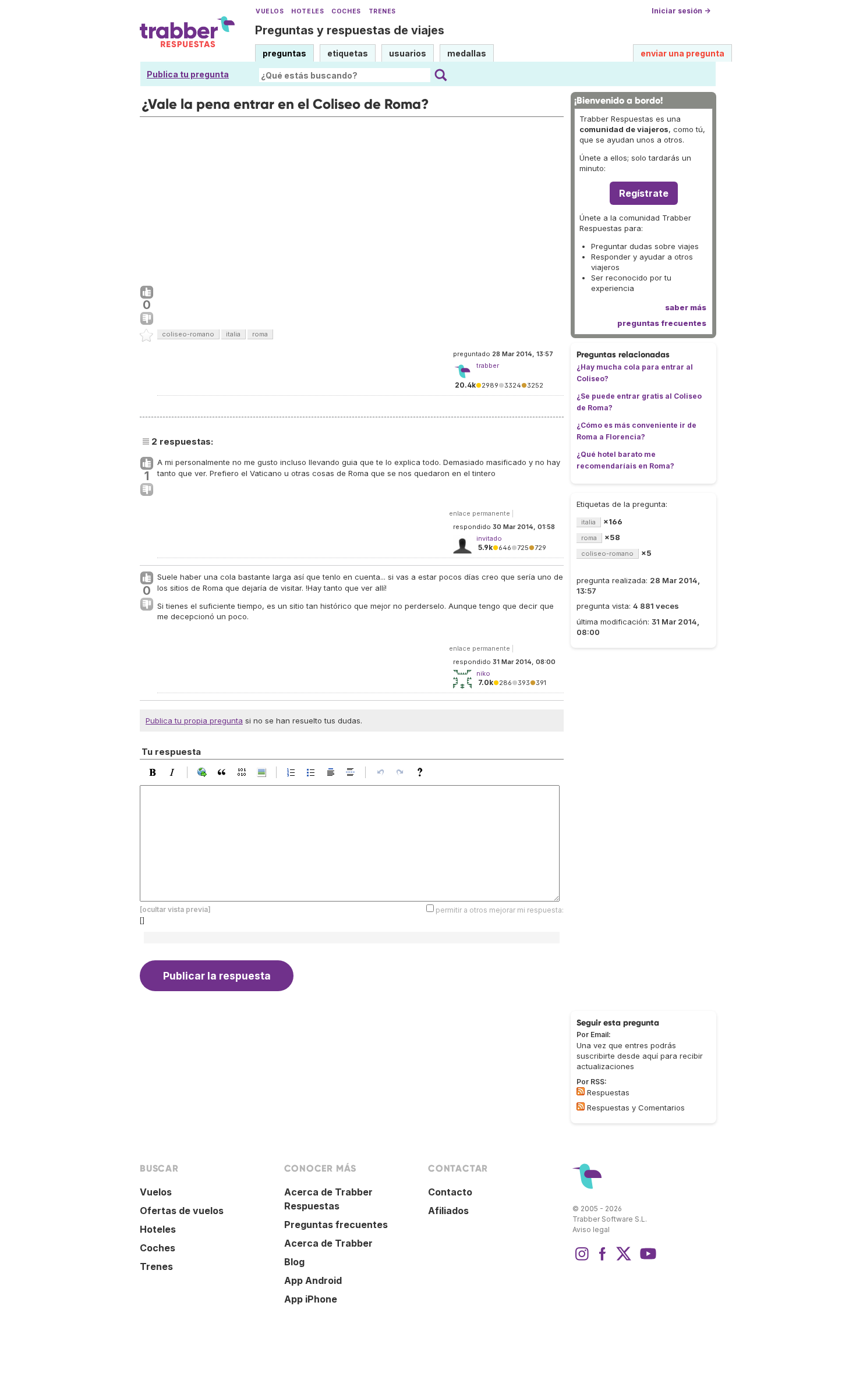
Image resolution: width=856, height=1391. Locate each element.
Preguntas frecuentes (336, 1224)
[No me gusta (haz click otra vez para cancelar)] (147, 319)
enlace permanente (479, 513)
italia (233, 334)
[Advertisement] (352, 198)
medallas (466, 53)
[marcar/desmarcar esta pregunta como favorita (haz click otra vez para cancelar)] (147, 336)
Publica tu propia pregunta (194, 720)
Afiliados (448, 1210)
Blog (294, 1262)
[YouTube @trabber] (646, 1259)
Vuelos (270, 11)
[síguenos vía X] (623, 1259)
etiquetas (347, 53)
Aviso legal (591, 1229)
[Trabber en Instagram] (581, 1259)
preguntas (284, 53)
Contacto (450, 1192)
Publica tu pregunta (188, 74)
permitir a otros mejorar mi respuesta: (500, 910)
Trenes (382, 11)
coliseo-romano (188, 334)
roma (260, 334)
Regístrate (643, 193)
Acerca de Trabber (328, 1243)
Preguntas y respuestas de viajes (349, 30)
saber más (685, 307)
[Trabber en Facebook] (602, 1259)
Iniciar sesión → (681, 10)
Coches (345, 11)
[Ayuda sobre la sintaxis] (423, 772)
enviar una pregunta (682, 53)
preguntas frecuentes (661, 323)
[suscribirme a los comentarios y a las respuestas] (580, 1106)
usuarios (407, 53)
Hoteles (307, 11)
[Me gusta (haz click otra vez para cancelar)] (147, 293)
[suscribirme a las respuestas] (580, 1091)
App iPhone (310, 1299)
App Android (313, 1280)
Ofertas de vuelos (182, 1210)
